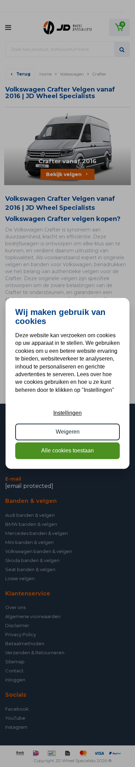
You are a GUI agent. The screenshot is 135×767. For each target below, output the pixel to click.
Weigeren (68, 432)
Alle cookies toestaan (67, 451)
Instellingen (67, 413)
